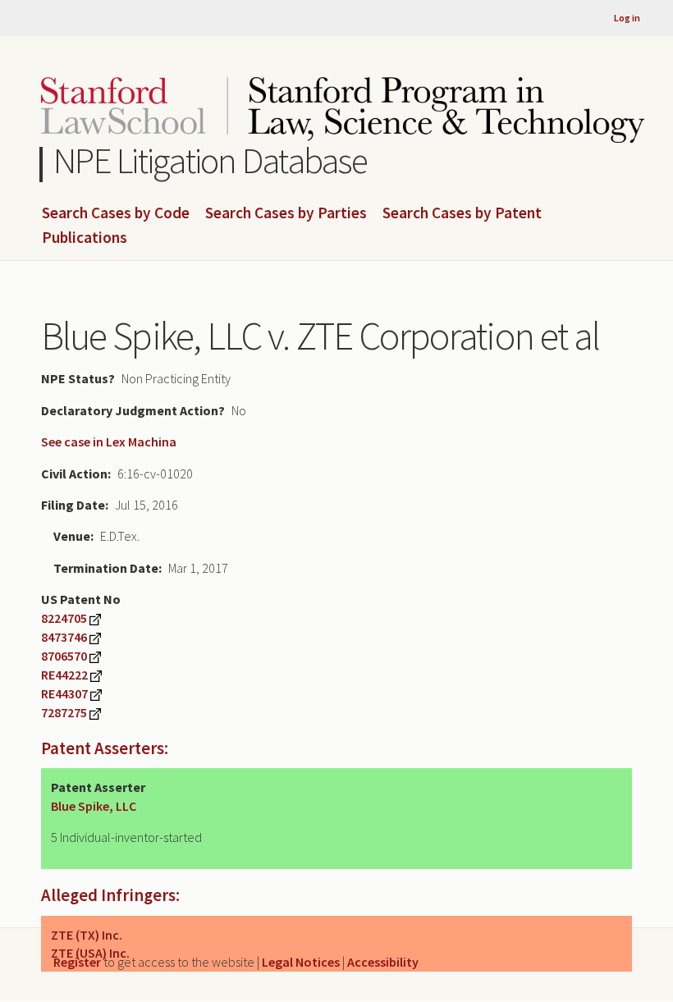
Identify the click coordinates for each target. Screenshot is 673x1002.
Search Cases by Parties (286, 213)
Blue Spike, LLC (93, 806)
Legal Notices (301, 962)
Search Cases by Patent (462, 213)
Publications (84, 238)
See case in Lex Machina (108, 441)
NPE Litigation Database (210, 160)
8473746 (64, 637)
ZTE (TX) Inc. (86, 935)
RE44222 (64, 674)
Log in (627, 17)
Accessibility (383, 962)
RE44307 (64, 693)
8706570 (64, 655)
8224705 (64, 618)
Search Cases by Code (116, 213)
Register (77, 962)
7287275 (64, 712)
